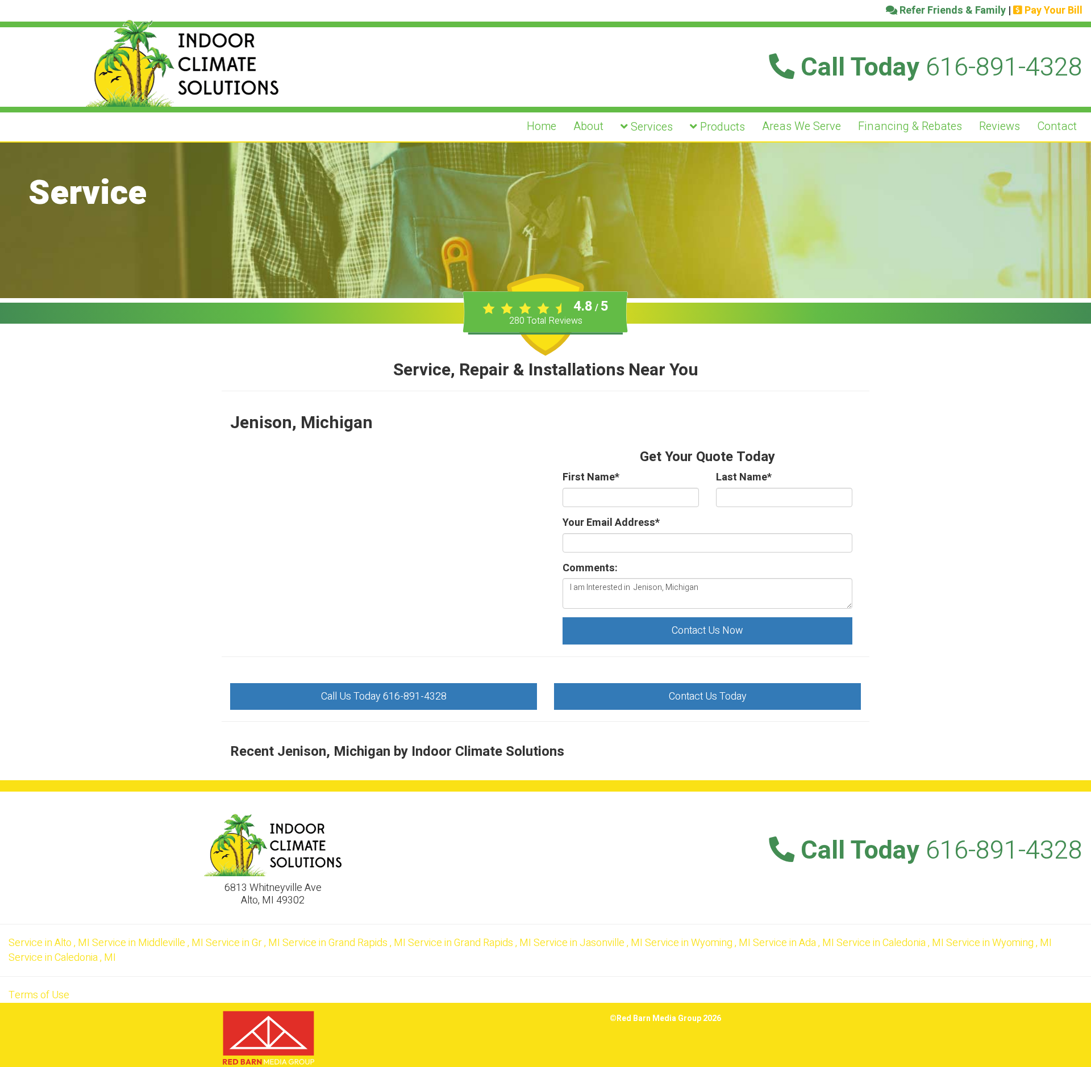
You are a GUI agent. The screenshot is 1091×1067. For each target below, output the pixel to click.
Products (721, 127)
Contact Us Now (707, 630)
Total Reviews (545, 321)
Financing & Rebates (910, 126)
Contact (1057, 126)
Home (541, 126)
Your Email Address (611, 523)
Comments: (590, 568)
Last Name (744, 477)
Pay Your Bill (1052, 10)
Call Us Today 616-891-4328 (384, 696)
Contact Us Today (708, 696)
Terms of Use (39, 995)
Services (650, 127)
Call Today (938, 67)
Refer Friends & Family (951, 10)
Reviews (999, 126)
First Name (591, 477)
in (49, 943)
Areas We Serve (801, 126)
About (588, 126)
